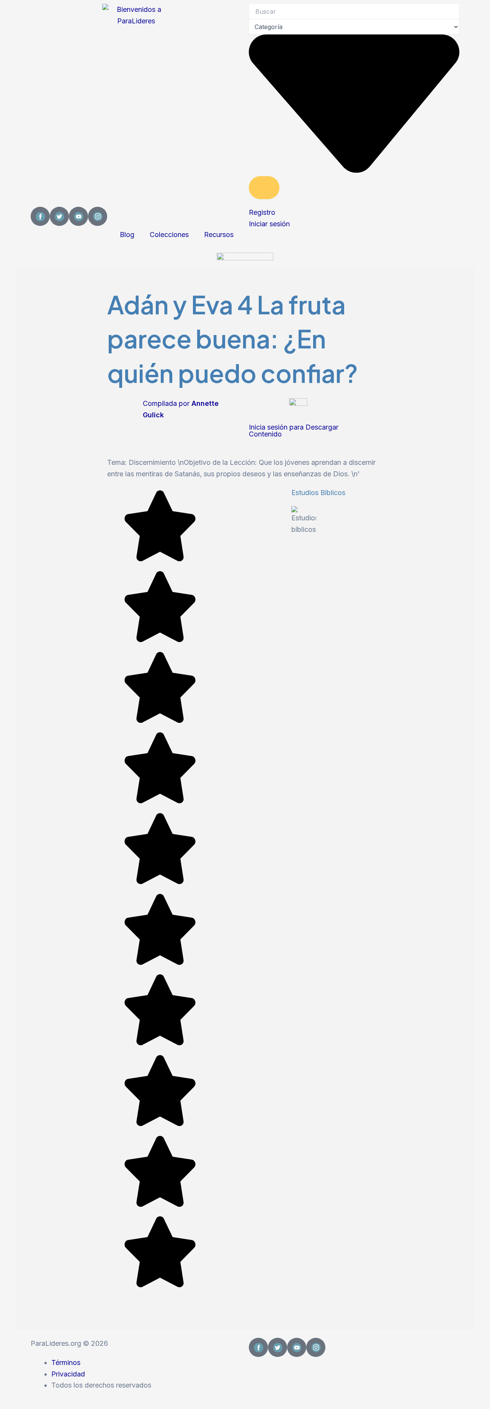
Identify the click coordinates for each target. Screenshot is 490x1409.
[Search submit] (264, 187)
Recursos (219, 234)
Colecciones (169, 234)
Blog (127, 234)
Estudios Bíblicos (318, 493)
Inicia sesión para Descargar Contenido (293, 430)
